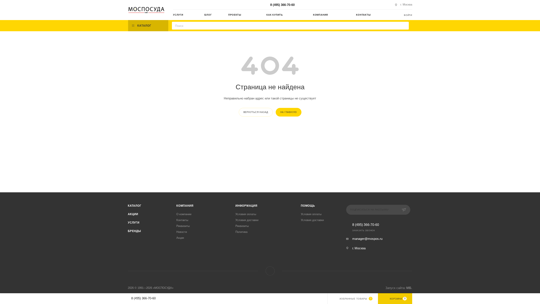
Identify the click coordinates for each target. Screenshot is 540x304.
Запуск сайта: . (398, 288)
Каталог (134, 205)
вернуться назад (255, 112)
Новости (181, 231)
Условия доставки (246, 220)
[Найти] (404, 26)
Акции (133, 214)
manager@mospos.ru (367, 238)
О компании (183, 214)
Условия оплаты (245, 214)
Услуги (133, 222)
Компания (184, 205)
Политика (241, 231)
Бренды (134, 231)
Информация (246, 205)
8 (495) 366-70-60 (282, 5)
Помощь (308, 205)
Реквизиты (183, 226)
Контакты (182, 220)
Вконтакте (270, 271)
